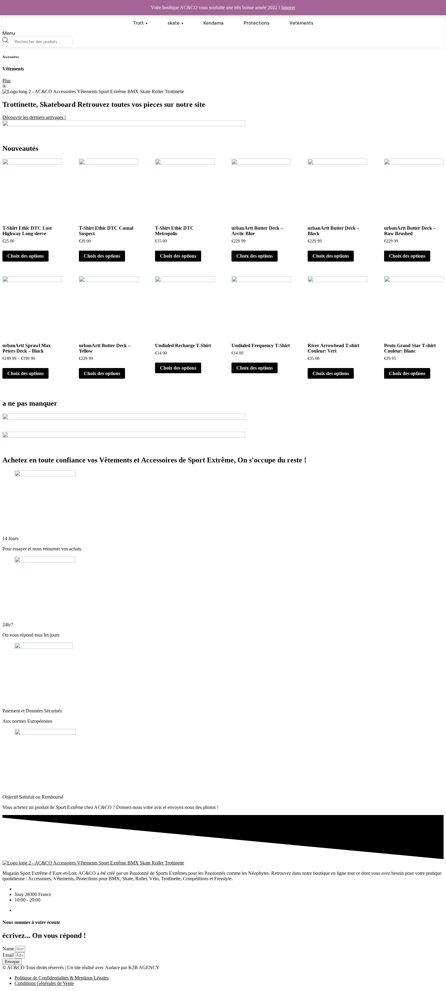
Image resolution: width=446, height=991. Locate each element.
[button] (223, 33)
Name (8, 948)
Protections (256, 23)
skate (173, 23)
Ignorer (288, 7)
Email (8, 955)
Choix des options (25, 256)
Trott (138, 23)
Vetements (301, 23)
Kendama (213, 23)
